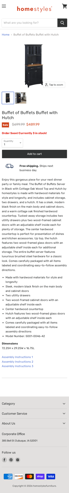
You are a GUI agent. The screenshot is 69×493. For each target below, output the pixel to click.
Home (5, 34)
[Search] (62, 23)
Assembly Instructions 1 (17, 357)
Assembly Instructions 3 (17, 366)
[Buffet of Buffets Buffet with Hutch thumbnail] (8, 98)
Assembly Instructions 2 (17, 361)
